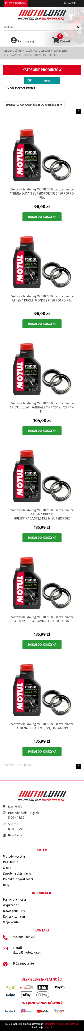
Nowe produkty (14, 911)
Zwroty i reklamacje (17, 873)
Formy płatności (14, 899)
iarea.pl (48, 1027)
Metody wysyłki (14, 856)
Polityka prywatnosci (18, 879)
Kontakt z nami (14, 916)
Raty (6, 885)
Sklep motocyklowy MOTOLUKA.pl (61, 1024)
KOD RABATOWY (17, 3)
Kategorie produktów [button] (42, 70)
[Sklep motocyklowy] (42, 14)
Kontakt (71, 3)
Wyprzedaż (11, 905)
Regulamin (10, 862)
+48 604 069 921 (24, 937)
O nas (7, 868)
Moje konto (11, 922)
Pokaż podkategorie (20, 87)
